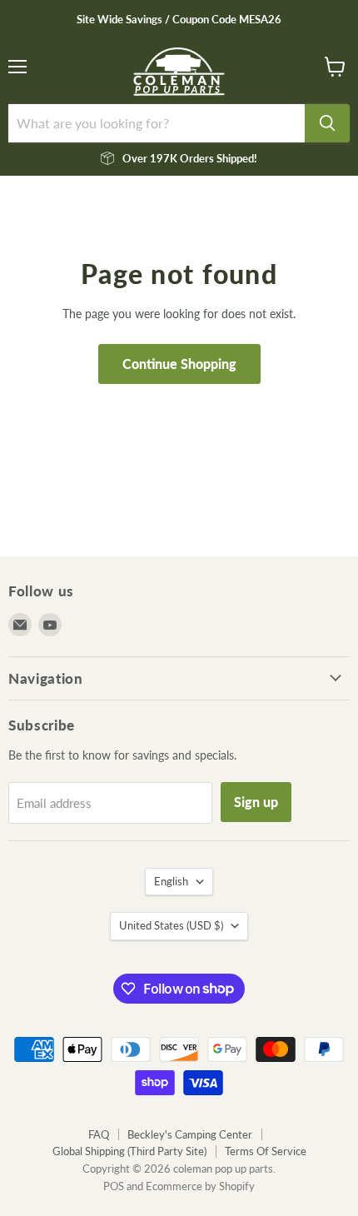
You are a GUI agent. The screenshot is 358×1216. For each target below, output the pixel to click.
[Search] (327, 123)
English (171, 881)
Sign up (256, 802)
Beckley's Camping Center (189, 1134)
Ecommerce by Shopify (200, 1186)
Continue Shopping (179, 363)
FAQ (98, 1134)
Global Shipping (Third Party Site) (129, 1151)
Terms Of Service (265, 1151)
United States (171, 925)
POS (113, 1186)
